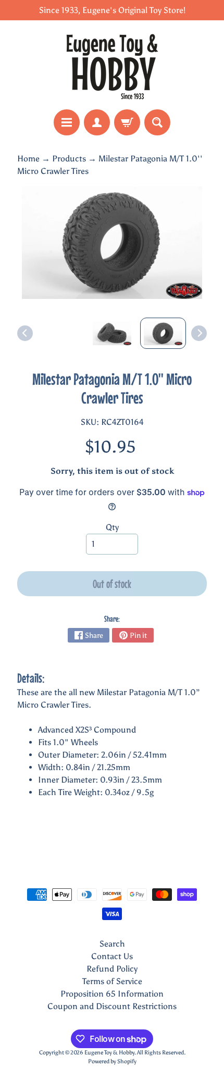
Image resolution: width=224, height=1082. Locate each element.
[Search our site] (157, 122)
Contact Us (112, 956)
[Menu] (67, 122)
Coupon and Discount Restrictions (112, 1006)
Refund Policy (112, 969)
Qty (112, 527)
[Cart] (127, 122)
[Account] (97, 122)
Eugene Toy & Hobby (109, 1052)
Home (28, 158)
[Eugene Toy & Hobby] (112, 65)
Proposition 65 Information (112, 994)
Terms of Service (112, 981)
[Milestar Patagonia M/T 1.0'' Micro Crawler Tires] (163, 333)
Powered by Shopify (112, 1061)
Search (112, 944)
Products (69, 158)
